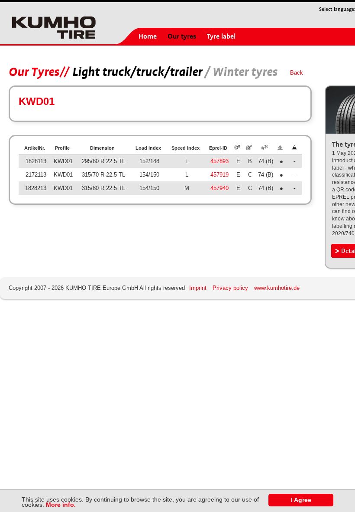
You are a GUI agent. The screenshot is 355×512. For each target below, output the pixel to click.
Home (148, 36)
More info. (61, 504)
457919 (219, 174)
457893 (219, 161)
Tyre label (221, 36)
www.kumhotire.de (277, 288)
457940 (219, 188)
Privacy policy (230, 288)
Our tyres (182, 36)
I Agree (301, 500)
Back (296, 72)
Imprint (198, 288)
